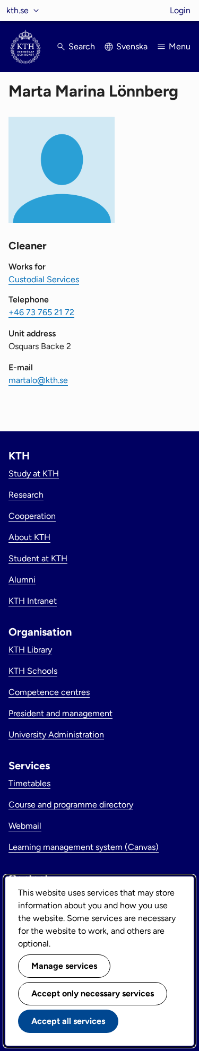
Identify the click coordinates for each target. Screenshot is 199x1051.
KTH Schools (32, 671)
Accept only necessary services (92, 993)
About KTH (29, 537)
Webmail (24, 826)
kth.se (17, 10)
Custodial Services (43, 279)
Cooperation (32, 516)
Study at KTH (33, 473)
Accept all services (68, 1021)
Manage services (64, 966)
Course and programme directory (70, 805)
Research (26, 495)
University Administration (56, 734)
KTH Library (30, 650)
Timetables (29, 783)
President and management (60, 713)
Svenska (132, 46)
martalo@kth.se (38, 380)
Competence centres (49, 692)
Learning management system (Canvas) (83, 847)
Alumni (22, 580)
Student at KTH (37, 558)
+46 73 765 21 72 (41, 312)
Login (180, 10)
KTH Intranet (32, 601)
